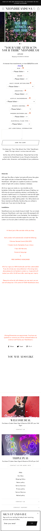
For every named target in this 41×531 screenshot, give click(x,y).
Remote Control (18, 106)
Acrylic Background (18, 98)
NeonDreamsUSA (18, 8)
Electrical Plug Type (19, 121)
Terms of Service (20, 492)
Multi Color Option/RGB (19, 83)
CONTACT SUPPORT (20, 507)
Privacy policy (20, 489)
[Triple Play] (20, 444)
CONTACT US (20, 501)
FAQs (20, 472)
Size (18, 68)
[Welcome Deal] (20, 406)
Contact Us (20, 429)
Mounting (19, 91)
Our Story (20, 476)
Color (19, 76)
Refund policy (20, 495)
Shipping (14, 56)
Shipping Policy (20, 479)
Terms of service (20, 486)
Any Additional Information (20, 128)
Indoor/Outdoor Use (18, 113)
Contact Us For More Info (20, 465)
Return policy (20, 482)
